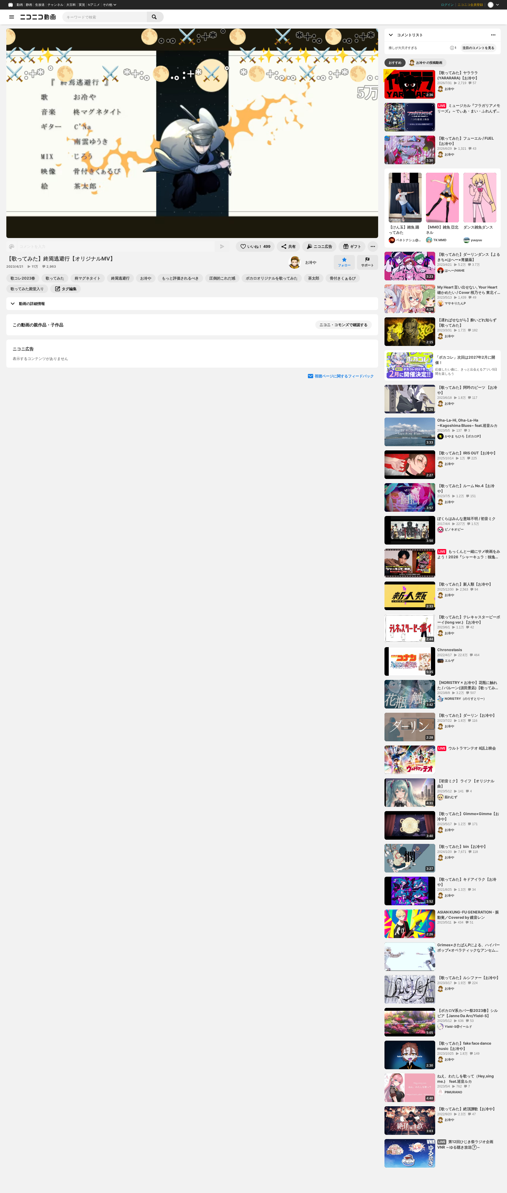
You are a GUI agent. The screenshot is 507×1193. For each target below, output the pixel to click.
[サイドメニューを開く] (11, 17)
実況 (82, 4)
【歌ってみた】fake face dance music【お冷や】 (464, 1046)
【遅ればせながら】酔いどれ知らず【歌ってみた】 (466, 322)
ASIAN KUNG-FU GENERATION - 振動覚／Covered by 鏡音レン (468, 915)
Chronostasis (449, 649)
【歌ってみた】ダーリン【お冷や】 (466, 715)
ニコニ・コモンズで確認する (344, 324)
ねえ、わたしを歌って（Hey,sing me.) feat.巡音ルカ (465, 1079)
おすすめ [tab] (395, 63)
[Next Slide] (367, 416)
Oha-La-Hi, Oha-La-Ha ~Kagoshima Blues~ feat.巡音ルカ (467, 423)
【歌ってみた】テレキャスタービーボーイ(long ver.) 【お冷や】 (468, 619)
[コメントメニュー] (493, 35)
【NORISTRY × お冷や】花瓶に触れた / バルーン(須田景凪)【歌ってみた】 (467, 685)
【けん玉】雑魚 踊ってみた (404, 230)
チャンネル (55, 4)
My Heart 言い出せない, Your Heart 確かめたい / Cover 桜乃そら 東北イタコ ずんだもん (467, 290)
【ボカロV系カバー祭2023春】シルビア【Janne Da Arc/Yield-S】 (467, 1013)
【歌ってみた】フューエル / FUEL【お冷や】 (465, 141)
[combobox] (104, 17)
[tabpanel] (442, 619)
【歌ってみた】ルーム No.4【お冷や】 (466, 488)
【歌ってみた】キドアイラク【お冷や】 (466, 882)
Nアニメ (94, 4)
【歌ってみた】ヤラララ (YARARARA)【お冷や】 (458, 75)
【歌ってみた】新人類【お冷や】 (465, 584)
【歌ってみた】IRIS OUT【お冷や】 (467, 453)
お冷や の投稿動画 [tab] (429, 63)
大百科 (71, 4)
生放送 (40, 4)
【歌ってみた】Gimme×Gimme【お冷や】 (468, 816)
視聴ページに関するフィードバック (344, 550)
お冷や (310, 262)
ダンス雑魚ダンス (478, 227)
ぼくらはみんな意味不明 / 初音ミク (466, 518)
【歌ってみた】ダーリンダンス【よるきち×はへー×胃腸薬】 (468, 257)
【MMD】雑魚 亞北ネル (442, 230)
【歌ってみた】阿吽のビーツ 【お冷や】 (467, 390)
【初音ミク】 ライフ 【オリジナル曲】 (465, 783)
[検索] (155, 17)
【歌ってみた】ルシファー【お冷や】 (468, 977)
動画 (20, 4)
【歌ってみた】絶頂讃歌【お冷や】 (466, 1109)
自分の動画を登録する (42, 451)
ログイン (447, 4)
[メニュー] (373, 246)
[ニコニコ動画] (38, 17)
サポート (367, 265)
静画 (29, 4)
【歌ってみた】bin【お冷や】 (462, 846)
